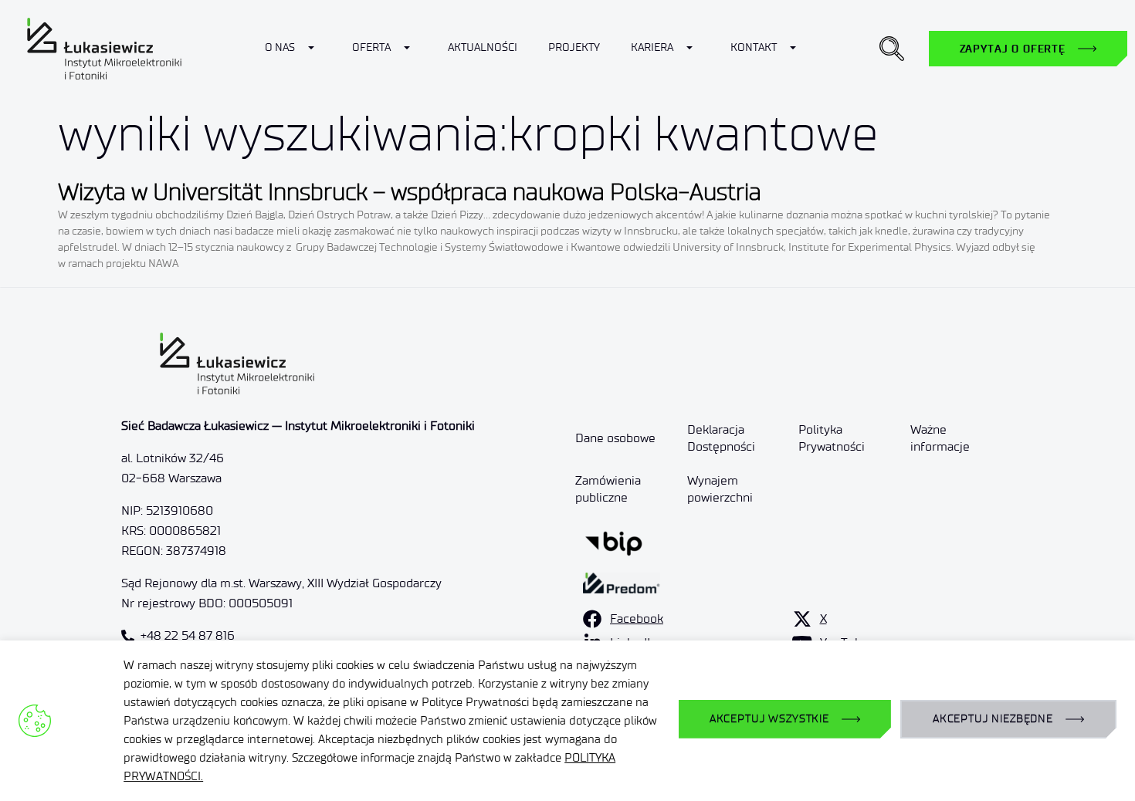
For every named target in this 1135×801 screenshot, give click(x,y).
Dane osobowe (615, 438)
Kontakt (753, 47)
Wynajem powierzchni (720, 489)
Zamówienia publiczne (608, 489)
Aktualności (482, 47)
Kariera (652, 47)
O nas (280, 47)
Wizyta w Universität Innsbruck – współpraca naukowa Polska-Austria (409, 191)
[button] (891, 48)
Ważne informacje (940, 438)
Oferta (371, 47)
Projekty (574, 47)
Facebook (636, 618)
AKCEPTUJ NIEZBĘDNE (993, 718)
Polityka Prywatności (831, 438)
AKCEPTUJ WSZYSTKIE (769, 718)
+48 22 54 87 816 (188, 635)
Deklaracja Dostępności (721, 438)
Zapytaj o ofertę (1013, 49)
